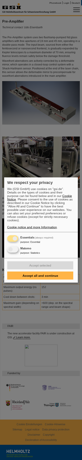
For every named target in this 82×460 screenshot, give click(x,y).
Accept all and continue (40, 275)
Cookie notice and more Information (32, 227)
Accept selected (40, 265)
